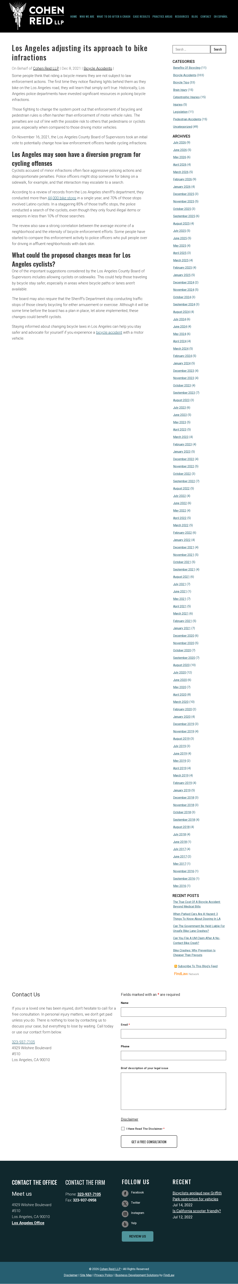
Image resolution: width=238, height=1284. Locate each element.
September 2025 (184, 216)
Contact (205, 16)
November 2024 (183, 289)
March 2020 (181, 702)
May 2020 (179, 687)
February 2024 (182, 356)
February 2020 (182, 709)
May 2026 (179, 157)
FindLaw (168, 1275)
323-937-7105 (23, 1042)
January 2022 (182, 540)
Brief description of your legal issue (144, 1068)
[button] (234, 1223)
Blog (195, 16)
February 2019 (182, 783)
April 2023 (179, 429)
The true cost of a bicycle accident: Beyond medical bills (197, 904)
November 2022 (183, 466)
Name (124, 1003)
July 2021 (179, 584)
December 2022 (183, 459)
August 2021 (181, 577)
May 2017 (179, 864)
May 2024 (179, 334)
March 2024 (181, 348)
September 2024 (184, 304)
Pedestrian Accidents (187, 119)
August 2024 (181, 312)
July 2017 (179, 849)
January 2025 (182, 275)
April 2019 (179, 768)
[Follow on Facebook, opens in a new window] (125, 1193)
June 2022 (180, 503)
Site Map (86, 1275)
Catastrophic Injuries (186, 97)
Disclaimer (129, 1119)
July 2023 (179, 407)
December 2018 (183, 797)
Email (125, 1024)
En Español (221, 16)
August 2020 (181, 665)
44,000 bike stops (62, 198)
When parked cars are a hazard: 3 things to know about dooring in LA (197, 916)
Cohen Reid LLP (46, 68)
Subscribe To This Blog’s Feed (198, 966)
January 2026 (182, 187)
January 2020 (182, 716)
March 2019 (181, 775)
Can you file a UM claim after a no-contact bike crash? (196, 940)
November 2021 (183, 555)
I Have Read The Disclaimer (145, 1128)
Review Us (137, 1236)
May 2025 (179, 245)
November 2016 (183, 871)
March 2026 (181, 172)
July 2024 (179, 319)
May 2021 (179, 599)
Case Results (141, 16)
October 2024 (182, 297)
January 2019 (182, 790)
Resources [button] (182, 16)
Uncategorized (182, 126)
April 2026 (179, 164)
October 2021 (182, 562)
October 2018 (182, 812)
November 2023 (183, 378)
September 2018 (184, 819)
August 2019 (181, 738)
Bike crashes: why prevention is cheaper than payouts (194, 953)
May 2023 (179, 422)
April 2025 (179, 253)
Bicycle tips (181, 82)
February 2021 (182, 621)
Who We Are (87, 16)
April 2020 (179, 694)
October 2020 (182, 650)
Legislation (180, 112)
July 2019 (179, 746)
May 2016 (179, 886)
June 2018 (180, 842)
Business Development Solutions (137, 1275)
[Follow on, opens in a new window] (125, 1224)
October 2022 (182, 474)
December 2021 (183, 547)
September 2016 (184, 878)
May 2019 (179, 761)
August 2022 (181, 488)
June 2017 (180, 856)
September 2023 (184, 392)
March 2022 (181, 525)
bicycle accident (109, 332)
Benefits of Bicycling (186, 68)
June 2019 (180, 753)
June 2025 (180, 238)
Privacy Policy (103, 1275)
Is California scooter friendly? (197, 1211)
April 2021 (179, 606)
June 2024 (180, 326)
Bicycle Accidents (98, 68)
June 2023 (180, 415)
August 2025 (181, 223)
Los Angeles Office (28, 1223)
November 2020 (183, 643)
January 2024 (182, 363)
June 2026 (180, 150)
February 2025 (182, 267)
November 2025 (183, 201)
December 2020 (183, 635)
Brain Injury (180, 90)
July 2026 (179, 142)
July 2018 (179, 834)
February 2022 (182, 532)
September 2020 (184, 658)
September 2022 (184, 481)
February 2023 (182, 444)
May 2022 (179, 510)
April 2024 (179, 341)
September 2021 (184, 569)
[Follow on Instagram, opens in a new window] (125, 1214)
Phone (125, 1046)
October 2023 (182, 385)
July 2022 (179, 496)
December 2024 (183, 282)
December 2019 (183, 724)
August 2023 (181, 400)
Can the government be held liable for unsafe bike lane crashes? (199, 928)
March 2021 (181, 613)
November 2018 (183, 805)
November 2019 (183, 731)
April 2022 (179, 518)
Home (73, 16)
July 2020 (179, 672)
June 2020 (180, 680)
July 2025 (179, 231)
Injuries (178, 104)
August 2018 (181, 827)
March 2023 (181, 437)
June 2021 (180, 591)
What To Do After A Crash (113, 16)
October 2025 (182, 209)
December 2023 (183, 371)
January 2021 (182, 628)
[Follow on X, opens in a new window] (125, 1203)
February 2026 (182, 179)
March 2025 (181, 260)
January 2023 (182, 451)
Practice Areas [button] (162, 16)
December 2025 (183, 194)
